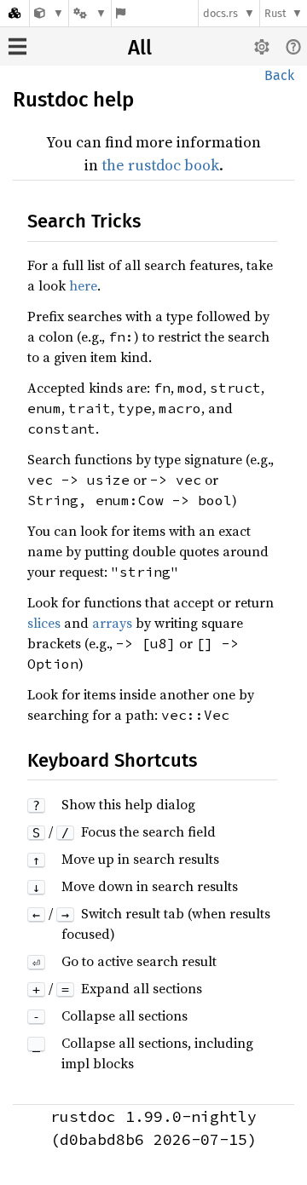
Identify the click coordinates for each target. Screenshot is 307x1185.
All (140, 48)
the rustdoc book (160, 164)
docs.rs (220, 13)
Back (279, 75)
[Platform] (89, 13)
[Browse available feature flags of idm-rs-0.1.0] (121, 13)
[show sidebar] (17, 46)
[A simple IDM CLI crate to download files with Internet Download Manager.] (49, 13)
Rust (275, 13)
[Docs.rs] (14, 13)
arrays (112, 622)
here (83, 285)
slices (44, 622)
